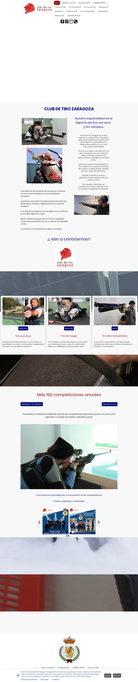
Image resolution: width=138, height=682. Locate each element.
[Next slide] (98, 522)
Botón (114, 328)
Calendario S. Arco (110, 404)
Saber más (23, 328)
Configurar (56, 679)
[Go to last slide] (39, 522)
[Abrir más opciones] (102, 667)
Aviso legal (44, 679)
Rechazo (117, 675)
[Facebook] (62, 21)
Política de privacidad (29, 679)
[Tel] (75, 21)
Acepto (107, 675)
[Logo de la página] (38, 9)
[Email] (71, 21)
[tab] (67, 536)
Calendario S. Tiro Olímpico (31, 404)
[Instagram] (67, 21)
